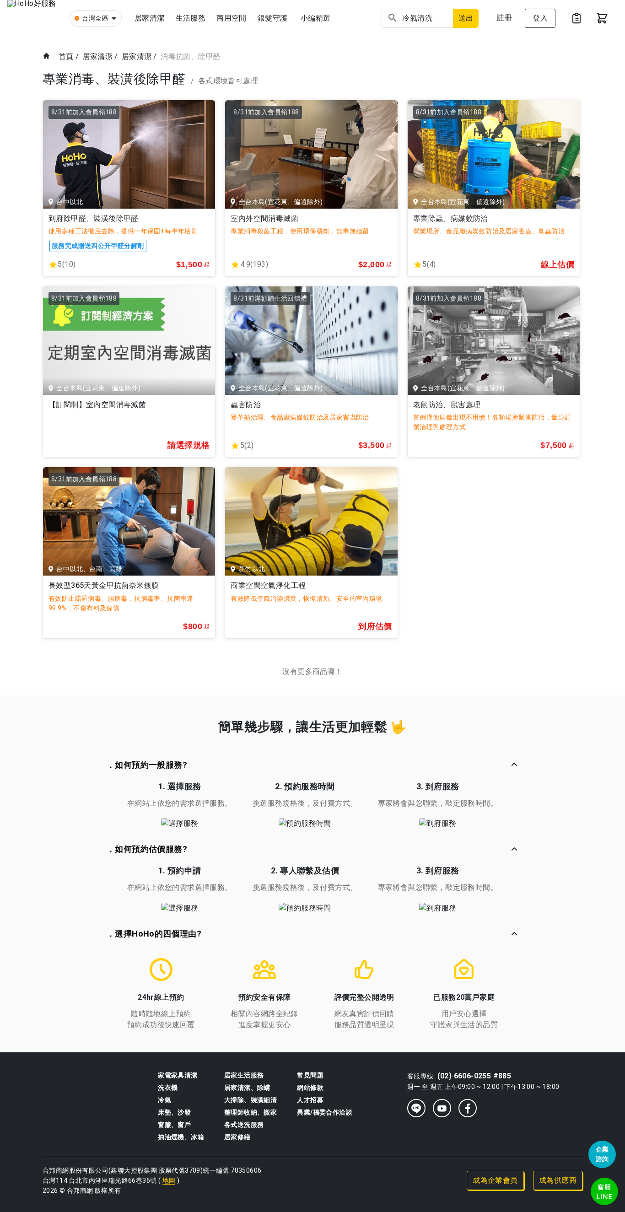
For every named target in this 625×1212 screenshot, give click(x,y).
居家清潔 (97, 56)
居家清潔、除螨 (247, 1087)
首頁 (66, 56)
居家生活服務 (244, 1075)
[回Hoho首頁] (34, 18)
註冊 (504, 17)
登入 (540, 18)
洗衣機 (168, 1087)
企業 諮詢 (602, 1154)
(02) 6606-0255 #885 (474, 1076)
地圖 (169, 1180)
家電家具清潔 (177, 1075)
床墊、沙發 (174, 1112)
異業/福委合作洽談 (324, 1112)
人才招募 (310, 1100)
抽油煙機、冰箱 (181, 1137)
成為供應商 (558, 1180)
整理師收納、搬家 (250, 1112)
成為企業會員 (495, 1180)
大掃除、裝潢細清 (250, 1100)
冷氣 (164, 1100)
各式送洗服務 (244, 1124)
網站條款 (310, 1087)
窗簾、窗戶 (174, 1124)
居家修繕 (237, 1137)
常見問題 (310, 1075)
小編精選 (316, 18)
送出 (466, 18)
